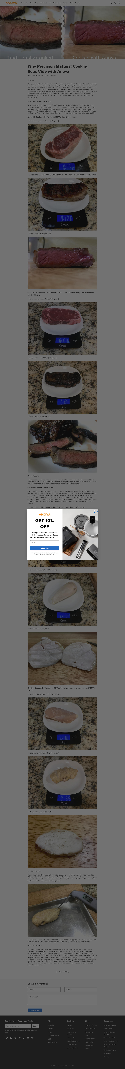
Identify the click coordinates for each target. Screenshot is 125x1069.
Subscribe (44, 548)
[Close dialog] (95, 511)
